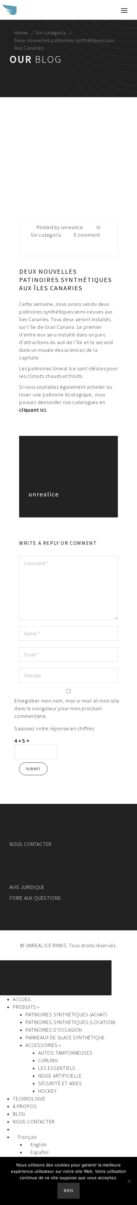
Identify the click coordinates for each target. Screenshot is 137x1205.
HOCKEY (47, 1091)
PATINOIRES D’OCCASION (53, 1030)
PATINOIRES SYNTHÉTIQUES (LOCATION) (70, 1022)
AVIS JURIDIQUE (27, 887)
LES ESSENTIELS (57, 1068)
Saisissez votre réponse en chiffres (54, 728)
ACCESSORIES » (43, 1045)
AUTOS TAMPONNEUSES (65, 1053)
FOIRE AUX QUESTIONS (35, 898)
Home (21, 32)
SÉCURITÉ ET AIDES (60, 1083)
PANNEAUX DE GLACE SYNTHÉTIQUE (65, 1037)
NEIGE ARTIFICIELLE (60, 1075)
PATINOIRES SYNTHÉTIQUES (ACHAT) (66, 1014)
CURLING (48, 1060)
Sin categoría (50, 32)
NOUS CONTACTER (31, 844)
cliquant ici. (33, 410)
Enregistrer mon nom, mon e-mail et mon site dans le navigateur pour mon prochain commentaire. (66, 708)
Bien (68, 1190)
